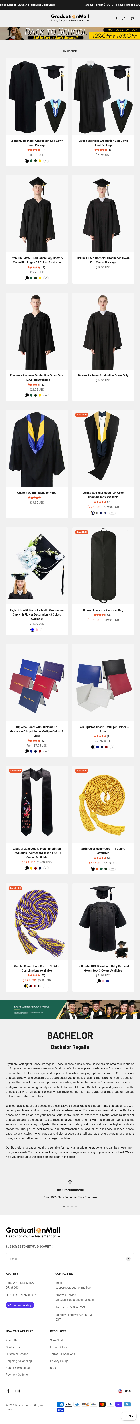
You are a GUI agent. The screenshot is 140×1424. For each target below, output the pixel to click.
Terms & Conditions (62, 1354)
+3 (46, 751)
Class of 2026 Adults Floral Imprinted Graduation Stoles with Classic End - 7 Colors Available (37, 853)
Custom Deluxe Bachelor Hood (36, 492)
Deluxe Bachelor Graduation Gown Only (103, 375)
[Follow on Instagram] (17, 1391)
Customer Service (17, 1354)
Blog (53, 1367)
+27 (46, 986)
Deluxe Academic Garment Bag (103, 610)
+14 (112, 869)
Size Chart (56, 1340)
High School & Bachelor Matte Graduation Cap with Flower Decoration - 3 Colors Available (37, 614)
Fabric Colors (58, 1347)
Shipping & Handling (19, 1361)
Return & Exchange (18, 1367)
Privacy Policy (59, 1361)
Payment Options (17, 1374)
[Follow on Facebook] (8, 1391)
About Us (11, 1340)
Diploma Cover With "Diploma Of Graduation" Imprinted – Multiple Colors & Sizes (36, 731)
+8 (46, 161)
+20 (112, 513)
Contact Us (13, 1347)
